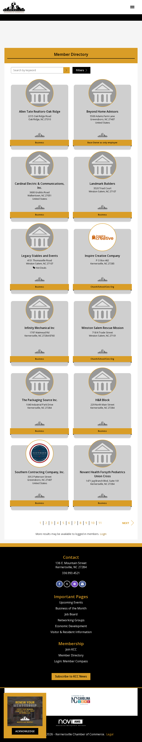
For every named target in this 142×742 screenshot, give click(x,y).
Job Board (71, 614)
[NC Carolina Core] (80, 700)
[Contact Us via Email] (82, 584)
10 (92, 523)
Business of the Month (71, 608)
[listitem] (39, 113)
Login (103, 534)
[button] (66, 70)
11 (100, 523)
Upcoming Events (71, 602)
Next (125, 523)
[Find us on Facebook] (59, 584)
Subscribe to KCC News (71, 676)
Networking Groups (71, 620)
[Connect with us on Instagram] (74, 584)
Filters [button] (80, 70)
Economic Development (71, 626)
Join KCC (71, 649)
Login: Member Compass (71, 661)
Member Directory (71, 655)
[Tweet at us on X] (67, 584)
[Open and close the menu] (81, 7)
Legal (109, 734)
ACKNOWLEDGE (25, 731)
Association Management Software (71, 725)
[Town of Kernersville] (70, 700)
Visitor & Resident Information (71, 632)
